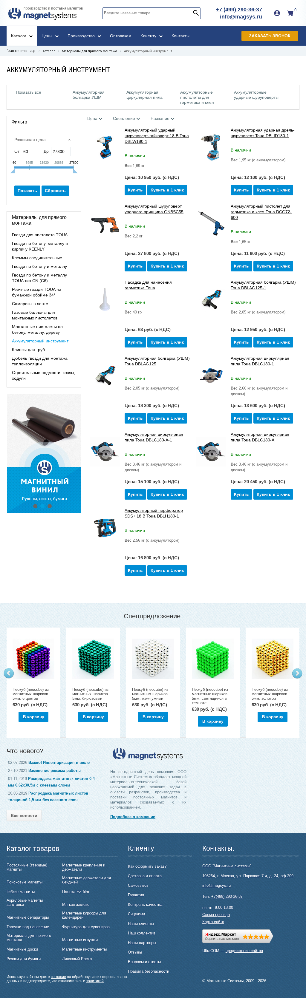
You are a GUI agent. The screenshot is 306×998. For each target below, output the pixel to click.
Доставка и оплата (145, 876)
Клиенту (148, 35)
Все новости (24, 815)
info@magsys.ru (241, 17)
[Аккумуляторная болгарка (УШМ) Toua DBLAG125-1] (211, 299)
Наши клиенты (141, 923)
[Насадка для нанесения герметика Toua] (105, 299)
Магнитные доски (22, 949)
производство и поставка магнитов (53, 8)
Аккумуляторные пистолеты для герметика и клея (197, 97)
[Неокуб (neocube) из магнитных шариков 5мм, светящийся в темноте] (213, 659)
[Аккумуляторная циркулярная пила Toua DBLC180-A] (211, 452)
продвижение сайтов (244, 950)
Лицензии (136, 914)
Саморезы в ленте (30, 303)
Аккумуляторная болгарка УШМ (89, 95)
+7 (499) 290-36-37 (239, 10)
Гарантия (136, 895)
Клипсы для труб (28, 349)
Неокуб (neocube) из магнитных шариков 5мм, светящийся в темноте (210, 696)
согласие (58, 977)
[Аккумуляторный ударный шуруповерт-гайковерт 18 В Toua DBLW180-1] (105, 147)
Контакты (180, 35)
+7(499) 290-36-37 (227, 896)
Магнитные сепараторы (28, 917)
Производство (82, 35)
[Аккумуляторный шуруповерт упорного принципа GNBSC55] (105, 223)
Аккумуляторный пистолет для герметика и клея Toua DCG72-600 (261, 212)
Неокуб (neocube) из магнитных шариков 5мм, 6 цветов (31, 694)
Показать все (28, 92)
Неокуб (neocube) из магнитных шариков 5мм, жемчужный (150, 694)
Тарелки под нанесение (28, 927)
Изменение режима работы (54, 770)
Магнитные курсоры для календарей (84, 915)
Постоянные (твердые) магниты (27, 867)
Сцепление (124, 118)
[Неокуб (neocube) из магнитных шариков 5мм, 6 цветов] (33, 659)
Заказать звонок (269, 35)
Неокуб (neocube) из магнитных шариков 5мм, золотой (270, 694)
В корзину (33, 716)
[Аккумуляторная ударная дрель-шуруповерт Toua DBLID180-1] (211, 147)
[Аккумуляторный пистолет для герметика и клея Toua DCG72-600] (211, 223)
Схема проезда (216, 914)
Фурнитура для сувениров (86, 927)
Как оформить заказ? (147, 866)
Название (160, 118)
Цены (47, 35)
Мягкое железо (75, 905)
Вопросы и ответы (144, 962)
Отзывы (135, 952)
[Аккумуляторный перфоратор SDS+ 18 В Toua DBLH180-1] (105, 528)
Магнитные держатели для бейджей (86, 880)
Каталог (19, 35)
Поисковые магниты (24, 882)
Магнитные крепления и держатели (83, 867)
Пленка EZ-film (75, 892)
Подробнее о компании (132, 817)
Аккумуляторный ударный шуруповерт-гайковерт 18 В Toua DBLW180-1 (157, 136)
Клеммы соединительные (37, 257)
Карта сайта (213, 922)
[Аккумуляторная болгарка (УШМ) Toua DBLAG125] (105, 376)
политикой (95, 981)
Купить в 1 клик (167, 190)
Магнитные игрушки (80, 940)
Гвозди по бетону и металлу (39, 266)
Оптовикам (120, 35)
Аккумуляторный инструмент (40, 341)
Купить (135, 190)
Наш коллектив (141, 933)
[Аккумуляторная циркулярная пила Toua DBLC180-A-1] (105, 452)
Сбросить (55, 190)
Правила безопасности (148, 971)
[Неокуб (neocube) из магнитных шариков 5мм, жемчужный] (153, 659)
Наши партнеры (142, 942)
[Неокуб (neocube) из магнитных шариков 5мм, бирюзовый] (93, 659)
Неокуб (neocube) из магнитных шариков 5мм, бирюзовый (90, 694)
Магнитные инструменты (84, 949)
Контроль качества (145, 904)
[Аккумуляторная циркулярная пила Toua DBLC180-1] (211, 376)
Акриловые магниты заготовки (25, 902)
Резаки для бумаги (24, 959)
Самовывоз (138, 885)
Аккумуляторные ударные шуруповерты (256, 95)
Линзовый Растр (77, 959)
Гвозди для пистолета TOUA (40, 234)
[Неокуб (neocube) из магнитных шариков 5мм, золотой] (272, 659)
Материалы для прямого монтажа (29, 938)
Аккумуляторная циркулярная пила (144, 95)
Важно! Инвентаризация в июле (59, 762)
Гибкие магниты (21, 892)
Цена (92, 118)
